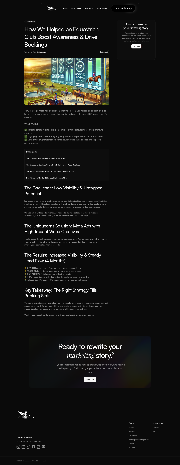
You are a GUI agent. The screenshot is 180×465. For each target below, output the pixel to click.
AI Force (132, 447)
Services (132, 431)
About (131, 427)
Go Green (133, 435)
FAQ (154, 431)
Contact (156, 427)
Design (131, 443)
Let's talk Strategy (123, 8)
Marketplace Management (139, 439)
